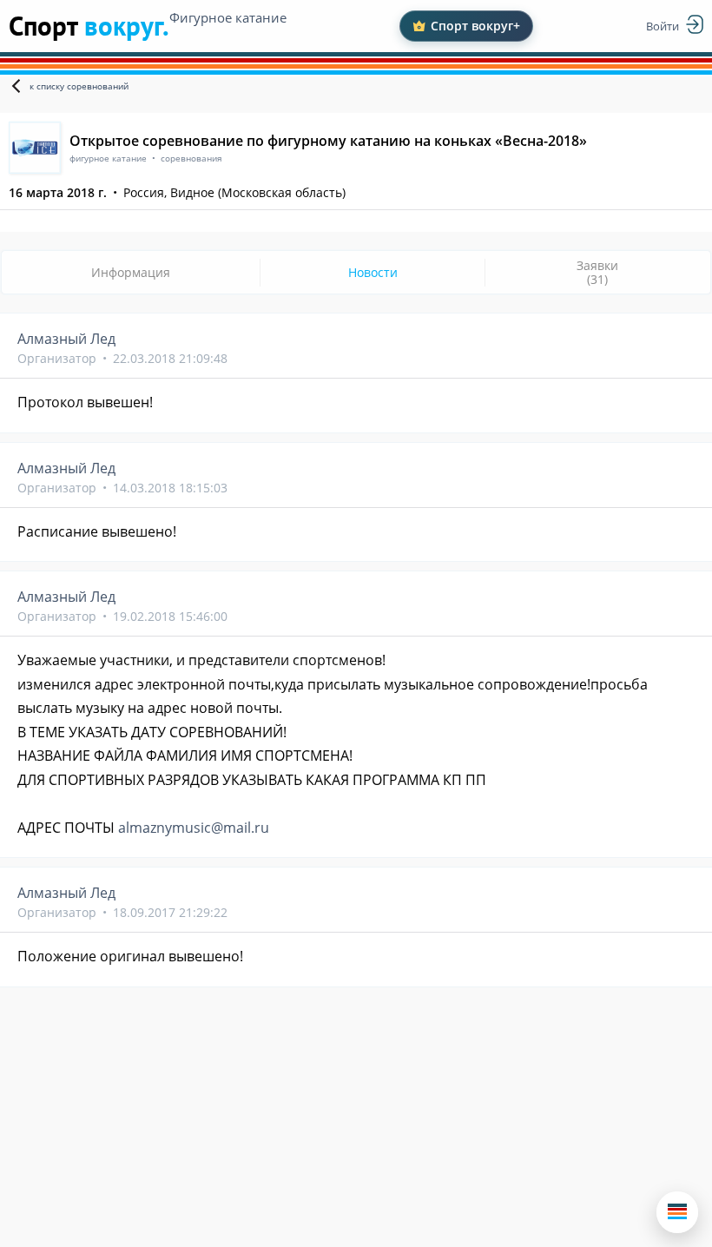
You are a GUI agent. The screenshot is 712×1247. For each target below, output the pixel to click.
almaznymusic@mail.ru (193, 827)
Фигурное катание (228, 17)
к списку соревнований (79, 86)
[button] (677, 1212)
